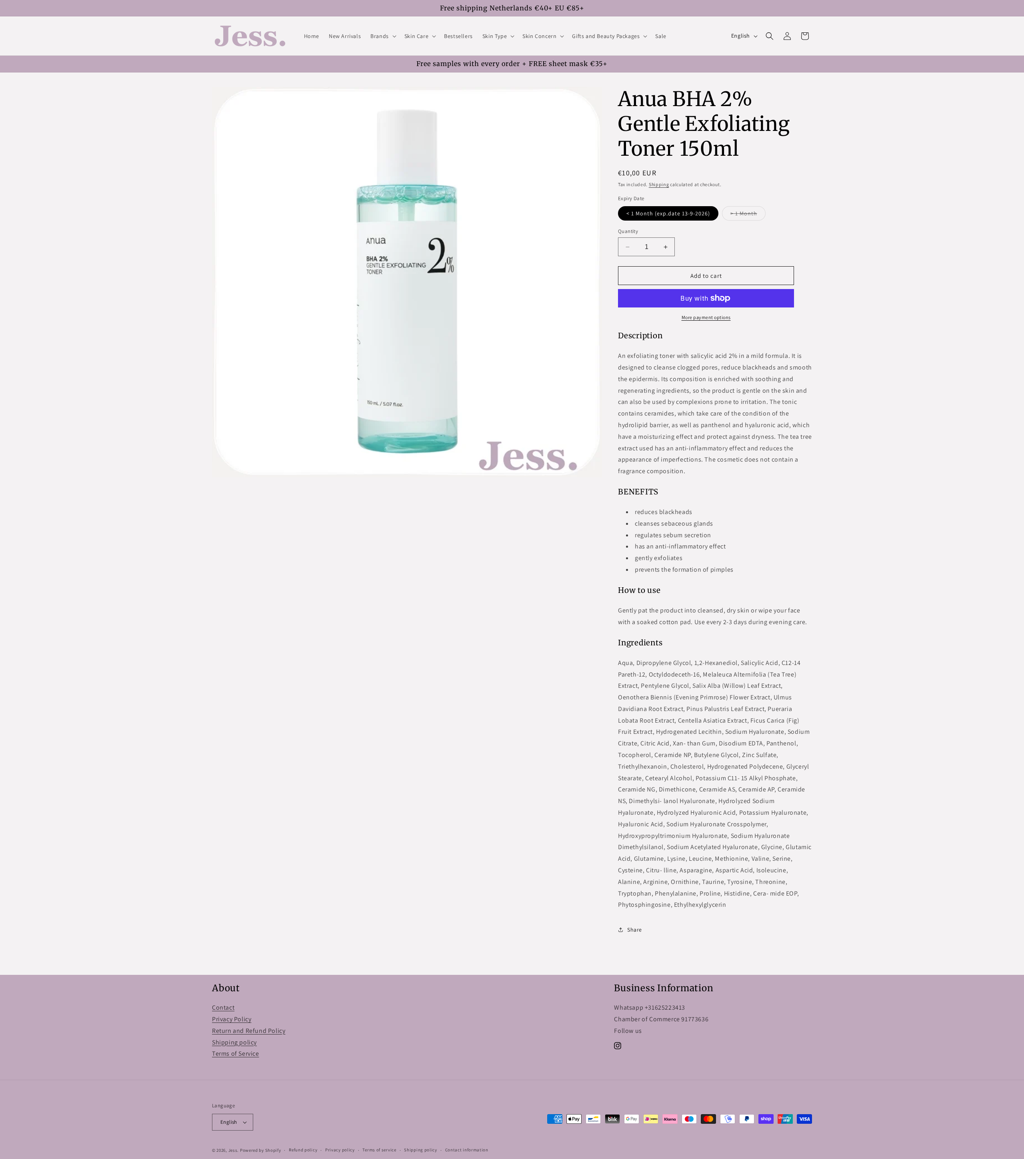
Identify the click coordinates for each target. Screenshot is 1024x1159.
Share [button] (634, 929)
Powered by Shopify (260, 1150)
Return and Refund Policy (248, 1030)
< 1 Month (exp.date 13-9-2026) (668, 213)
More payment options (706, 317)
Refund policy (303, 1150)
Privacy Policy (231, 1019)
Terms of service (379, 1150)
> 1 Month (748, 215)
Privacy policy (340, 1150)
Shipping (659, 184)
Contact (223, 1007)
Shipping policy (234, 1042)
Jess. (233, 1150)
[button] (383, 36)
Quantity (628, 231)
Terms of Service (235, 1053)
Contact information (466, 1150)
